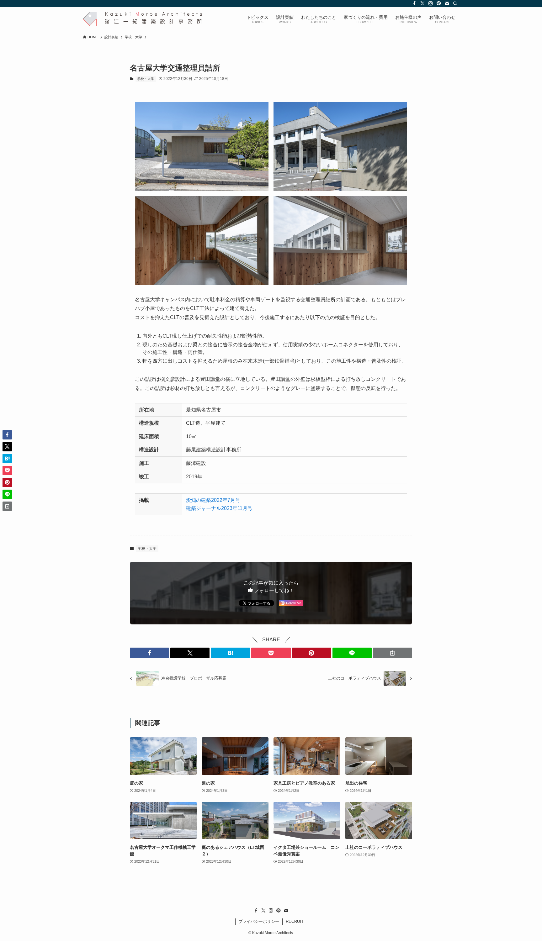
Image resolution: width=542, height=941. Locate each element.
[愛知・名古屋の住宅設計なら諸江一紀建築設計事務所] (142, 19)
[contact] (447, 3)
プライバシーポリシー (258, 921)
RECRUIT (295, 921)
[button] (149, 653)
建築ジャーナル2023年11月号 (219, 508)
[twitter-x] (422, 3)
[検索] (455, 3)
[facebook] (414, 3)
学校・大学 (145, 79)
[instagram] (431, 3)
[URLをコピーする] (392, 653)
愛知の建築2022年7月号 (213, 500)
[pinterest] (439, 3)
